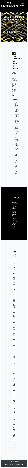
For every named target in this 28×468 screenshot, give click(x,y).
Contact (22, 7)
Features (22, 5)
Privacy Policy (19, 464)
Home (22, 3)
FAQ (22, 10)
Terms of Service (9, 464)
